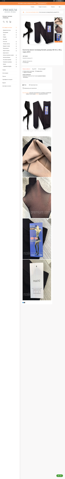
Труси (4, 34)
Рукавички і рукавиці (7, 61)
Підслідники (5, 32)
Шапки (4, 64)
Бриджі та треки (6, 46)
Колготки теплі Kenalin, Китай (32, 12)
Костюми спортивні (7, 59)
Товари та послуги (42, 6)
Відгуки (4, 82)
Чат (60, 475)
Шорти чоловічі (6, 50)
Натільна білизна (6, 57)
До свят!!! (5, 39)
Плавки (4, 37)
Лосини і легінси (6, 43)
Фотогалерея (5, 73)
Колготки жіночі (26, 92)
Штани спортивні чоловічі (8, 55)
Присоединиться (42, 3)
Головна (32, 6)
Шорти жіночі (6, 52)
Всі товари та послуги (7, 27)
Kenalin (37, 93)
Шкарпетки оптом (7, 30)
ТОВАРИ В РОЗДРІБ (7, 66)
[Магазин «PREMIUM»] (10, 10)
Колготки (5, 41)
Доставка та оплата (7, 86)
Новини (4, 69)
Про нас (4, 76)
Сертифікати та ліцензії (7, 79)
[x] (24, 302)
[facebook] (23, 302)
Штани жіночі (6, 48)
